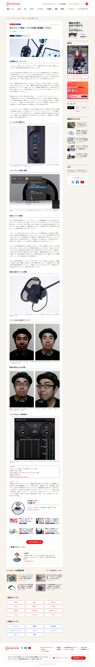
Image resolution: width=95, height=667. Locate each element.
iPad (16, 606)
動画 (34, 634)
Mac (25, 9)
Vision (53, 606)
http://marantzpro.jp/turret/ (21, 476)
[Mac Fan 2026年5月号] (77, 60)
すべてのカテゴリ (83, 9)
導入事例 (53, 626)
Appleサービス (53, 610)
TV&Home (34, 610)
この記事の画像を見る (34, 542)
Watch (34, 606)
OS (53, 614)
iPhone (32, 9)
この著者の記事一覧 (28, 561)
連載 (56, 9)
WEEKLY (78, 107)
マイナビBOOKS (45, 651)
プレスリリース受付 (69, 649)
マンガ (34, 630)
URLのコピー (26, 35)
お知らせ (43, 649)
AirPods (16, 610)
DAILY (70, 107)
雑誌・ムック (10, 9)
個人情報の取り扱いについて (71, 647)
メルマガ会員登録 (62, 4)
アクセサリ (40, 9)
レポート (18, 24)
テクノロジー (53, 630)
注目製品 (49, 9)
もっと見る (53, 570)
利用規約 (59, 649)
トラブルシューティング (15, 630)
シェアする (18, 35)
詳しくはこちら (77, 76)
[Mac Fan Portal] (13, 4)
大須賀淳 (14, 31)
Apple (19, 9)
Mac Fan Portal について (49, 4)
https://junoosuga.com (33, 509)
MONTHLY (84, 107)
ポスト (12, 35)
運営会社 (59, 647)
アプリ (16, 614)
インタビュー (71, 9)
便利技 (62, 9)
